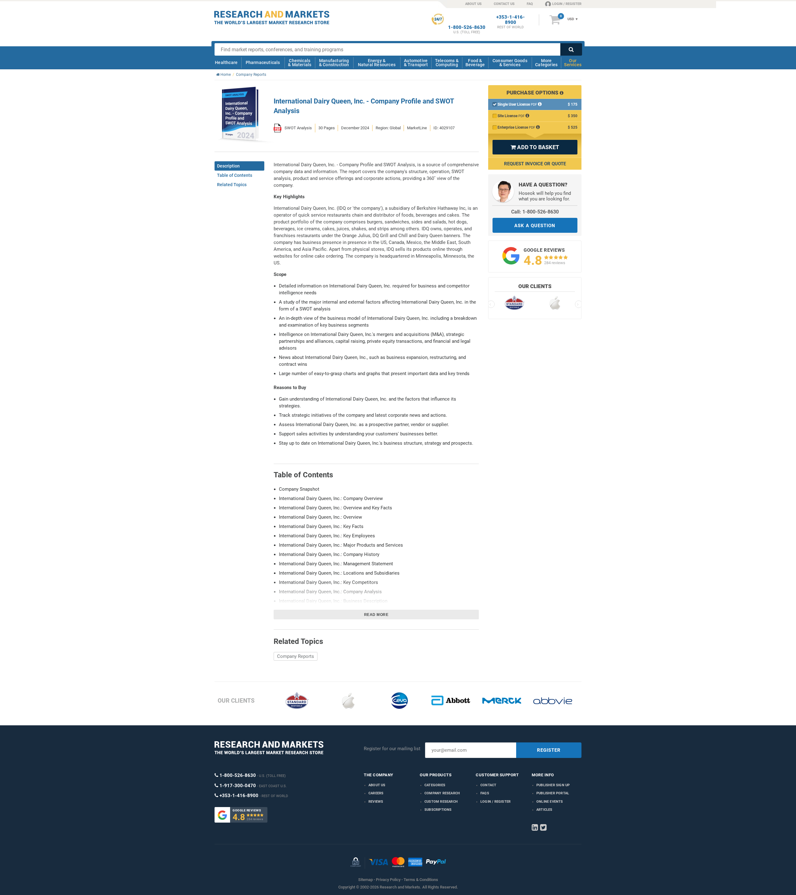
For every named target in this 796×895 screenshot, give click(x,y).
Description (228, 165)
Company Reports (295, 656)
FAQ (530, 4)
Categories (434, 785)
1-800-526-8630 (466, 27)
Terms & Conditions (421, 879)
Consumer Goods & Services (510, 62)
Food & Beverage (475, 62)
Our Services (572, 62)
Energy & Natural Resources (377, 62)
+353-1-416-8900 (510, 20)
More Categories (546, 62)
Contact (488, 785)
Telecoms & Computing (447, 62)
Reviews (375, 802)
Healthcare (226, 62)
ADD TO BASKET (535, 147)
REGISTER (549, 750)
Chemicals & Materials (299, 62)
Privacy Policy (388, 879)
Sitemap (365, 879)
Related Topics (232, 184)
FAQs (484, 793)
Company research (442, 793)
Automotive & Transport (416, 62)
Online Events (549, 802)
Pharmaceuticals (263, 62)
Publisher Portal (552, 793)
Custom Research (441, 802)
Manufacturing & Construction (334, 62)
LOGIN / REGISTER (566, 4)
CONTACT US (504, 4)
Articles (544, 810)
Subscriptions (438, 810)
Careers (375, 793)
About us (377, 785)
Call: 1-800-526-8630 (535, 212)
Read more (376, 615)
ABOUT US (473, 4)
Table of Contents (234, 175)
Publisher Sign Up (553, 785)
